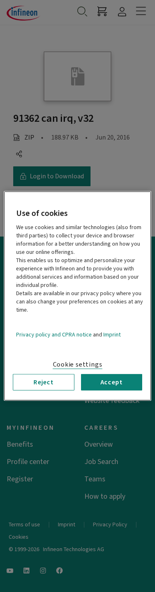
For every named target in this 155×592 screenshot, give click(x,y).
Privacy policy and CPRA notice (54, 335)
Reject (43, 382)
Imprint (112, 335)
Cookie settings (78, 364)
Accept (111, 382)
